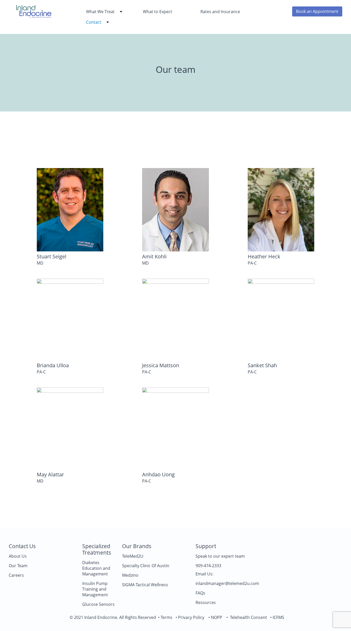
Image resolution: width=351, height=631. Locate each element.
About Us (18, 556)
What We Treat (100, 11)
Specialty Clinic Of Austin (145, 565)
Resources (206, 602)
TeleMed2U (132, 556)
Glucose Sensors (98, 604)
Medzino (130, 575)
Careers (16, 575)
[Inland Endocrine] (33, 16)
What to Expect (157, 11)
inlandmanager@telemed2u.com (227, 583)
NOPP (216, 617)
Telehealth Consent (247, 617)
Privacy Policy (191, 617)
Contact (93, 22)
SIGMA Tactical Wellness (145, 585)
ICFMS (278, 617)
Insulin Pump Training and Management (95, 589)
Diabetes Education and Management (96, 568)
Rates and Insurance (220, 11)
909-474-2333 (208, 565)
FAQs (200, 593)
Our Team (18, 565)
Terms (166, 617)
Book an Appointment (317, 11)
